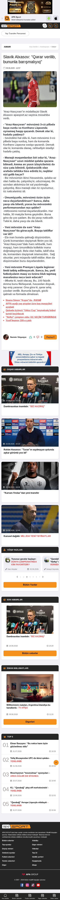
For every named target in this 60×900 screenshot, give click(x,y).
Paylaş (49, 337)
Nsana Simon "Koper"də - (23, 300)
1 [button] (20, 577)
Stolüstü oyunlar (8, 853)
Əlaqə (34, 865)
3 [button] (26, 577)
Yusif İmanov (18, 320)
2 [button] (23, 577)
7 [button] (39, 577)
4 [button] (30, 577)
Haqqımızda (36, 861)
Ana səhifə (5, 898)
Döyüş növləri (7, 849)
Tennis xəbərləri (8, 861)
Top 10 (34, 853)
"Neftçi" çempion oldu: (31, 317)
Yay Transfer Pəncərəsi (15, 33)
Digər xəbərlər (42, 898)
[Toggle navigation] (56, 26)
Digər (4, 865)
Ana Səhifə (33, 47)
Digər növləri (37, 845)
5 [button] (33, 577)
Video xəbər (54, 898)
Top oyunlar (6, 845)
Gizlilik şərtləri (37, 857)
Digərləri (30, 722)
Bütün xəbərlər (30, 653)
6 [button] (36, 577)
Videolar (35, 849)
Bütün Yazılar (30, 585)
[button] (17, 576)
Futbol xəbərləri (8, 857)
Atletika (35, 841)
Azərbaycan (44, 47)
